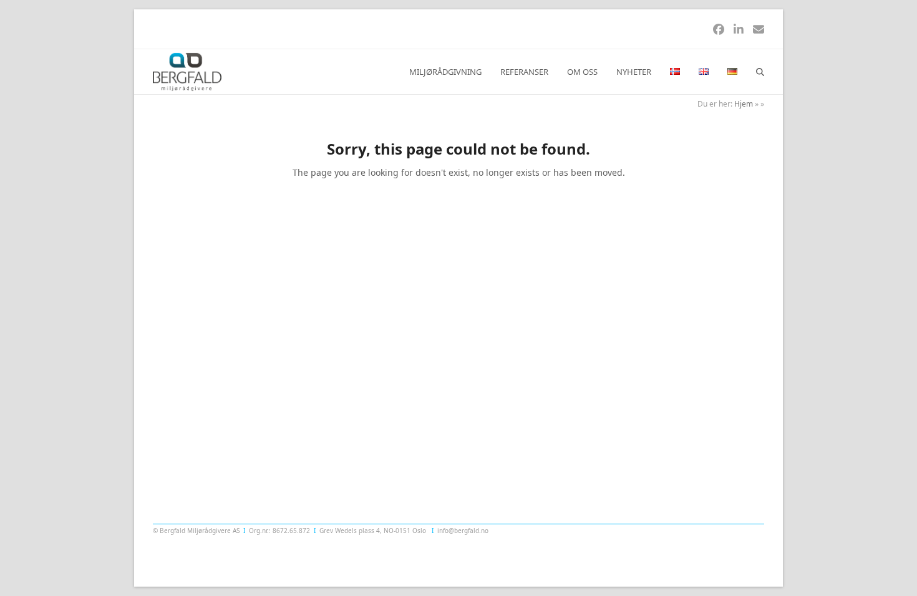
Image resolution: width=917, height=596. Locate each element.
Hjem (743, 104)
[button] (760, 71)
